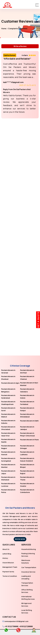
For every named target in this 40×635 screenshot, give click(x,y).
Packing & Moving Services (28, 554)
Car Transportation (28, 567)
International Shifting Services (28, 597)
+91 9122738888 (11, 626)
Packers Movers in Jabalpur (27, 428)
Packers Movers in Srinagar (27, 447)
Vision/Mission (8, 563)
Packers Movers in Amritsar (27, 371)
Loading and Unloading (26, 577)
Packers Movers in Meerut (8, 415)
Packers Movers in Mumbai (8, 465)
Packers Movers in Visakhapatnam (8, 403)
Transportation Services (27, 584)
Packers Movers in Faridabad (27, 403)
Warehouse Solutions (25, 561)
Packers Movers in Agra (10, 383)
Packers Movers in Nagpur (8, 447)
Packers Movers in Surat (8, 409)
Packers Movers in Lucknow (8, 484)
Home (3, 28)
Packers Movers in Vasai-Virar (8, 434)
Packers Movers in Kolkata (8, 421)
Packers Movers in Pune (29, 440)
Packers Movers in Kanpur (27, 409)
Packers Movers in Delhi (29, 421)
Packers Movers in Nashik (8, 440)
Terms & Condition (9, 576)
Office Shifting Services (27, 591)
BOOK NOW (20, 539)
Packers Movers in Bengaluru (8, 390)
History (5, 558)
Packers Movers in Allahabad (8, 478)
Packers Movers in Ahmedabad (27, 415)
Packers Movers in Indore (27, 396)
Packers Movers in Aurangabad (8, 459)
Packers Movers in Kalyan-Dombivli (27, 459)
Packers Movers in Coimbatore (27, 491)
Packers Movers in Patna (8, 491)
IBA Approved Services (26, 604)
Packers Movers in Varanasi (8, 371)
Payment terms (8, 572)
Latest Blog (6, 554)
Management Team (9, 567)
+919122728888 (26, 626)
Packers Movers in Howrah (8, 453)
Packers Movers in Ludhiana (27, 453)
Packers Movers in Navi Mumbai (29, 384)
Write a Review (20, 46)
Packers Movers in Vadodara (27, 390)
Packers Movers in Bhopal (27, 465)
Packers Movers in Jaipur (8, 472)
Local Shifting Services (26, 611)
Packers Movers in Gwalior (27, 484)
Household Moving (28, 549)
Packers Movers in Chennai (27, 377)
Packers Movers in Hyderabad (8, 396)
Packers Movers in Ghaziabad (8, 428)
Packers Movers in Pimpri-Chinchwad (27, 434)
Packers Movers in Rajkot (27, 472)
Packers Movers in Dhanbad (8, 377)
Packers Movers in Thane (27, 478)
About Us (5, 549)
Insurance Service (28, 572)
